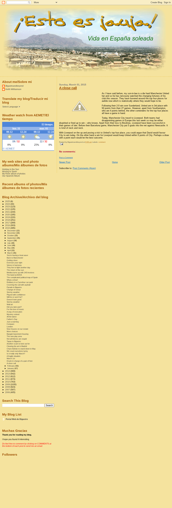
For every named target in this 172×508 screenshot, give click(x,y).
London (10, 327)
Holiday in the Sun (10, 169)
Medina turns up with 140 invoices (20, 273)
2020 (7, 214)
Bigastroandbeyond (15, 86)
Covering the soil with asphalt (18, 285)
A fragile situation (13, 356)
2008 (7, 387)
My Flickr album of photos (13, 174)
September (12, 238)
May (9, 248)
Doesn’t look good (14, 300)
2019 (7, 217)
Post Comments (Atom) (84, 168)
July (9, 243)
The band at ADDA (14, 275)
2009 (7, 384)
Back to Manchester (15, 258)
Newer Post (64, 162)
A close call (68, 88)
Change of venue (14, 290)
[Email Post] (61, 144)
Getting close (12, 260)
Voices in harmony (14, 265)
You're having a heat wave (17, 255)
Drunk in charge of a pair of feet (19, 361)
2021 (7, 212)
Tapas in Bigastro (14, 341)
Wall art (10, 304)
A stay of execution (14, 312)
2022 (7, 209)
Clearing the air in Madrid (17, 346)
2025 (7, 201)
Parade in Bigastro (14, 287)
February (11, 366)
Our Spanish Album (11, 176)
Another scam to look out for (18, 344)
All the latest (11, 317)
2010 (7, 382)
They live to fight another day (18, 268)
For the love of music (15, 309)
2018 (7, 220)
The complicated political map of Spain (22, 277)
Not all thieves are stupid (17, 339)
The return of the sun (15, 270)
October (10, 235)
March (10, 253)
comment (101, 142)
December (11, 231)
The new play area (14, 336)
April (9, 250)
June (9, 245)
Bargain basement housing (17, 334)
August (10, 240)
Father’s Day (12, 319)
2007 (7, 390)
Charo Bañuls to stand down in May (21, 349)
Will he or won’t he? (14, 297)
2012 (7, 376)
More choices (12, 331)
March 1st (11, 358)
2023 (7, 206)
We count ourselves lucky (17, 351)
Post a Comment (66, 158)
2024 (7, 204)
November (11, 233)
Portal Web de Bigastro (17, 419)
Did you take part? (14, 307)
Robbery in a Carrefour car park (20, 282)
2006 (7, 392)
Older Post (164, 162)
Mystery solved (13, 314)
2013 (7, 374)
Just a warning (13, 322)
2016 (7, 225)
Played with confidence (16, 295)
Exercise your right (14, 263)
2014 (7, 371)
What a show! (12, 280)
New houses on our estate (17, 329)
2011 (7, 379)
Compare (10, 324)
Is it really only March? (16, 354)
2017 (7, 223)
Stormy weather (13, 292)
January (10, 368)
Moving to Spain (9, 171)
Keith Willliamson (13, 89)
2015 (7, 228)
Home (115, 162)
